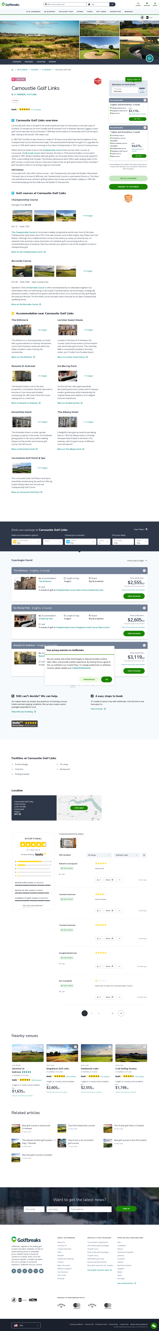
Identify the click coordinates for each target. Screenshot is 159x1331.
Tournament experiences (97, 1242)
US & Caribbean (33, 12)
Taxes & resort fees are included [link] (137, 114)
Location (41, 62)
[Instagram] (19, 1271)
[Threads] (30, 1271)
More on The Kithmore (22, 357)
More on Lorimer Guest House (71, 357)
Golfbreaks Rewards (66, 1259)
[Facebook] (14, 1271)
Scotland (34, 69)
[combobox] (26, 542)
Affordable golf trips (95, 1259)
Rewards (129, 12)
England (120, 1269)
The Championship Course (23, 232)
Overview (17, 62)
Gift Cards (101, 12)
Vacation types (66, 12)
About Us (61, 1242)
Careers (61, 1262)
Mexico (120, 1249)
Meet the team (64, 1265)
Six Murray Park (46, 618)
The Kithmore (45, 581)
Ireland (120, 1262)
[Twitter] (36, 1271)
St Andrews (46, 69)
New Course (82, 590)
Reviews (52, 62)
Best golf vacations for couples (100, 1265)
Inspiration (115, 12)
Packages (29, 62)
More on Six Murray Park (69, 403)
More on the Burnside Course (25, 304)
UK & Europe (49, 12)
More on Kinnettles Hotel (23, 449)
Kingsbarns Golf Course (87, 627)
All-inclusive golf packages (98, 1245)
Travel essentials (64, 1249)
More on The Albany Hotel (70, 449)
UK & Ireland (22, 69)
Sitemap (61, 1278)
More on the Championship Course (27, 252)
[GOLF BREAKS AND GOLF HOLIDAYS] (10, 4)
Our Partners (63, 1272)
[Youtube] (41, 1271)
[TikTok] (24, 1271)
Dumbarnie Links (95, 590)
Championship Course (52, 150)
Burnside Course (32, 153)
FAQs (59, 1252)
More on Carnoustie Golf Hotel (26, 492)
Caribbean (121, 1245)
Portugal (121, 1278)
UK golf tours (92, 1249)
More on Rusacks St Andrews (25, 403)
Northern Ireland (124, 1265)
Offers (80, 12)
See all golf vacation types (98, 1270)
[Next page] (93, 685)
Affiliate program (65, 1269)
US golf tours (92, 1255)
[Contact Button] (154, 1326)
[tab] (17, 62)
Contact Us (62, 1245)
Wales (119, 1272)
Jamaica (120, 1255)
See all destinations (125, 1283)
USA (119, 1242)
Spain (119, 1275)
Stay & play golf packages (98, 1252)
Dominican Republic (125, 1252)
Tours (90, 12)
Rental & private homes (97, 1262)
